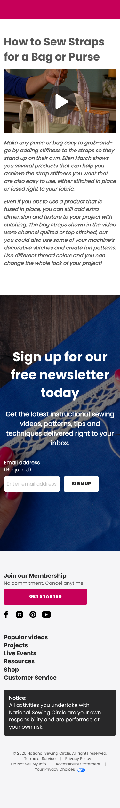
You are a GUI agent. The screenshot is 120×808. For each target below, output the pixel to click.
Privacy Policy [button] (78, 759)
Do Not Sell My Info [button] (28, 764)
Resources (19, 661)
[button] (6, 614)
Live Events (20, 653)
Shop (11, 670)
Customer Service (30, 678)
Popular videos (26, 637)
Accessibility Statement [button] (78, 764)
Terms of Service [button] (39, 759)
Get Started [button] (45, 596)
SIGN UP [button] (81, 483)
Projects (16, 645)
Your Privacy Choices (55, 769)
